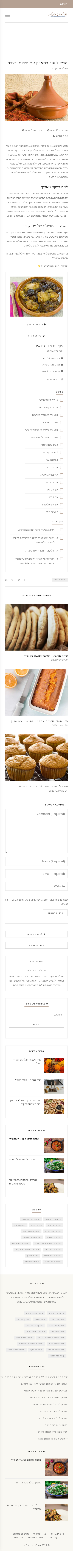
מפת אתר (19, 1537)
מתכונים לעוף (60, 579)
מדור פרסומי (39, 1533)
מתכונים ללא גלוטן (53, 1249)
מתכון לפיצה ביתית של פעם (53, 1411)
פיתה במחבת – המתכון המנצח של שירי (46, 655)
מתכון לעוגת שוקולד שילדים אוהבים (49, 1398)
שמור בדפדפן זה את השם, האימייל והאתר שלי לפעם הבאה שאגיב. (40, 901)
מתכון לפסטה (19, 1225)
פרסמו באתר (57, 1533)
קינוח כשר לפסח (32, 1261)
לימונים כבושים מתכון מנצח (53, 1439)
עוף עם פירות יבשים (49, 346)
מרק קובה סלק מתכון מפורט (53, 1432)
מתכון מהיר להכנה (53, 1231)
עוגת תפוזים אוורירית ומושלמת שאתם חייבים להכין (39, 721)
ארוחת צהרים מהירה (31, 1219)
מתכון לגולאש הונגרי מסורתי (24, 1139)
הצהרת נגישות (35, 1537)
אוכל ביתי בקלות (60, 69)
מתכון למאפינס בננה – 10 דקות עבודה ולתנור (43, 786)
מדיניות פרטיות (21, 1533)
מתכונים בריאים (54, 1237)
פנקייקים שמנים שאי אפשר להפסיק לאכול (46, 1391)
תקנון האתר (53, 1537)
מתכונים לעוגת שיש (52, 1255)
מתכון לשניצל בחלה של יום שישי (50, 1405)
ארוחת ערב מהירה (53, 1219)
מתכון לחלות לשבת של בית (53, 1418)
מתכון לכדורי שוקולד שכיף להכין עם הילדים (44, 1384)
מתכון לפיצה (36, 1225)
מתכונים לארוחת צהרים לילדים (48, 1243)
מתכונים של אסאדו (53, 1261)
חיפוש (36, 1024)
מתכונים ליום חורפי (20, 1243)
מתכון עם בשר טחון (31, 1231)
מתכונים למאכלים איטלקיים (27, 1249)
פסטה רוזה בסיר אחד (56, 1425)
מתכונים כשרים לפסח (32, 1237)
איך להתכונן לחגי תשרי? (28, 1080)
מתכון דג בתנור (54, 1225)
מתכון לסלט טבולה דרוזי (22, 1159)
